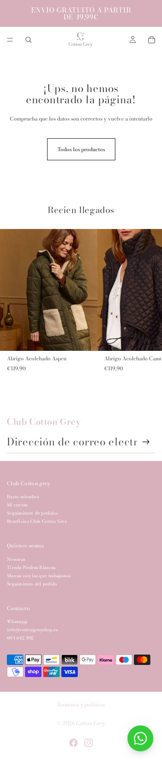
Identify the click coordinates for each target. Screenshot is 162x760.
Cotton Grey (90, 723)
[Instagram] (88, 743)
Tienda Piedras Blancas (31, 567)
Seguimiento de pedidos (32, 513)
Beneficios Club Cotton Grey (37, 521)
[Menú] (10, 40)
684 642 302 (20, 638)
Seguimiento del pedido (32, 584)
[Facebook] (73, 743)
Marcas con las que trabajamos (39, 575)
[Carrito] (151, 39)
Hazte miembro (23, 496)
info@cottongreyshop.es (32, 629)
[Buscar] (28, 39)
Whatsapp (17, 621)
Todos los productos (81, 149)
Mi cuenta (17, 505)
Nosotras (16, 559)
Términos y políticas (81, 704)
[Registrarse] (146, 442)
